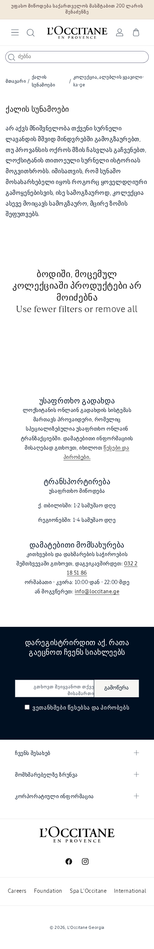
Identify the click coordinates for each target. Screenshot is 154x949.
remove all (116, 309)
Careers (17, 891)
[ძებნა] (11, 57)
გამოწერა (116, 688)
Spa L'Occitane (88, 891)
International (130, 891)
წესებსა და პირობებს (98, 708)
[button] (15, 32)
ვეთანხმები (80, 708)
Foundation (48, 891)
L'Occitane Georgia (86, 928)
